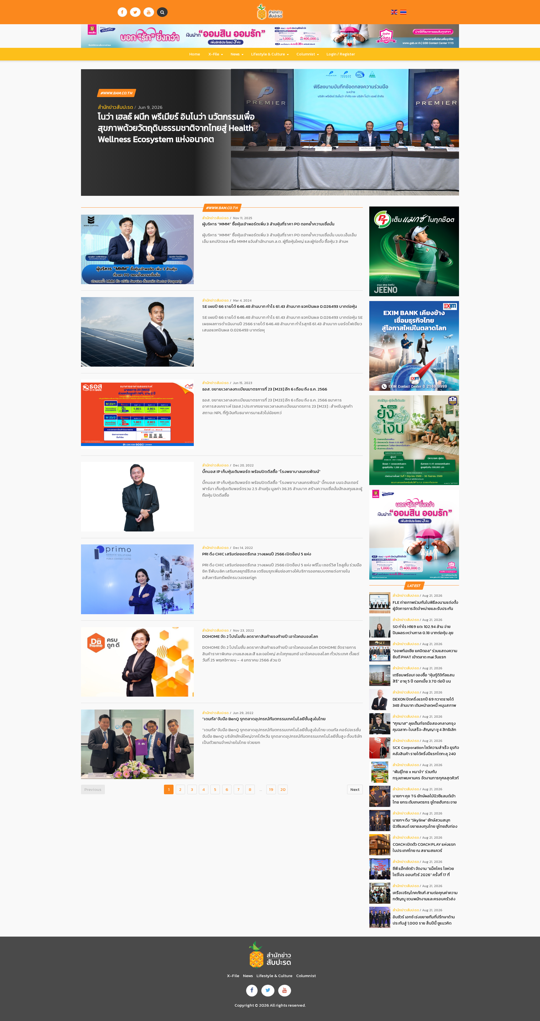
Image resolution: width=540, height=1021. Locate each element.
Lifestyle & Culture (268, 54)
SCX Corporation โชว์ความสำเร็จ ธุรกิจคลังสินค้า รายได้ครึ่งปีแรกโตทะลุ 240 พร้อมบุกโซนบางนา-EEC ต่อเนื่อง (426, 750)
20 (282, 789)
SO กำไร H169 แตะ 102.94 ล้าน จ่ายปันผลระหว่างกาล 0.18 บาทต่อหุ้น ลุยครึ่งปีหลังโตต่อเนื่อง (423, 629)
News (235, 54)
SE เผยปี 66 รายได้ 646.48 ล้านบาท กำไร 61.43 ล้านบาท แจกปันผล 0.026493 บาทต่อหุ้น (279, 306)
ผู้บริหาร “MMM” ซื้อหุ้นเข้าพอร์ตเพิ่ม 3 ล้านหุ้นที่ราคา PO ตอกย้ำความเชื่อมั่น (268, 224)
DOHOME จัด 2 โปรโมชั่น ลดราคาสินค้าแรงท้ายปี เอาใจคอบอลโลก (260, 636)
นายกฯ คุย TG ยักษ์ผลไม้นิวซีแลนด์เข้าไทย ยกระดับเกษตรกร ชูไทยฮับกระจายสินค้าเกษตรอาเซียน (425, 799)
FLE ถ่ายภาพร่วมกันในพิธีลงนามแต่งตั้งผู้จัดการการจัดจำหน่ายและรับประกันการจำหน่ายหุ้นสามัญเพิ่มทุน (425, 605)
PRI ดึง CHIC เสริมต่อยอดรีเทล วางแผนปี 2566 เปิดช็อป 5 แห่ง (256, 554)
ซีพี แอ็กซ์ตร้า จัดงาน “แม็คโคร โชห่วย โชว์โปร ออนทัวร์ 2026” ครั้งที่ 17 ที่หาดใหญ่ (423, 871)
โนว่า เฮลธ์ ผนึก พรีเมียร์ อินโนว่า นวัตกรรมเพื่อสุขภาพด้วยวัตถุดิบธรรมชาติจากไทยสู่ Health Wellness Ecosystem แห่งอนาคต (176, 127)
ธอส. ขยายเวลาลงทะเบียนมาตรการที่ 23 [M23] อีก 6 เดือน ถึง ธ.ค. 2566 (264, 389)
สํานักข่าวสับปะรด (115, 107)
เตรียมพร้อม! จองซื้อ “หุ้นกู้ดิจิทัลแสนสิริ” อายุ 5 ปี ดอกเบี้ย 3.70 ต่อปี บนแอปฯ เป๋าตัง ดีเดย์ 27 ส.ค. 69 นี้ (423, 678)
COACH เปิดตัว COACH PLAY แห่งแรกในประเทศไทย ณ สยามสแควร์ (424, 847)
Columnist (305, 54)
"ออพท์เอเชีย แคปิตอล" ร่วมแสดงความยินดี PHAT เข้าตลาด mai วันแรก (425, 654)
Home (194, 54)
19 (271, 789)
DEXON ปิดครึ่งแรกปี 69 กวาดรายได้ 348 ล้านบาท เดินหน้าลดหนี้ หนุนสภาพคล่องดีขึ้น (424, 702)
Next (354, 789)
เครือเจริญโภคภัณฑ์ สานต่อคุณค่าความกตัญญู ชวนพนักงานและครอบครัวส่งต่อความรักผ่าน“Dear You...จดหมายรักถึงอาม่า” (425, 896)
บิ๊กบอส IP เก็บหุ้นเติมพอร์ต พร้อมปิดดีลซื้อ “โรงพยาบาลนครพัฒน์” (261, 471)
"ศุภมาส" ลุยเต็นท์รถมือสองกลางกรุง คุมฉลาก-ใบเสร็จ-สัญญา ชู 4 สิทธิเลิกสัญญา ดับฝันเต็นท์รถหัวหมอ (424, 726)
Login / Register (341, 54)
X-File (213, 54)
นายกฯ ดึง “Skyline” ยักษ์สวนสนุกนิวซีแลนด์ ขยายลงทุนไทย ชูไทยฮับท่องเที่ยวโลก (425, 823)
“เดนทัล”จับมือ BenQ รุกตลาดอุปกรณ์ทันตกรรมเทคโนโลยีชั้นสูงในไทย (264, 719)
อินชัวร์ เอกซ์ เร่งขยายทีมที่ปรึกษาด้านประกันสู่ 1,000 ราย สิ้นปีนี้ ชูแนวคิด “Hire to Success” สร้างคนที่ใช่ (424, 920)
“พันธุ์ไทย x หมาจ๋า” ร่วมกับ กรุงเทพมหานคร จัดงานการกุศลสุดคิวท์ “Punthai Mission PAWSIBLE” (426, 775)
